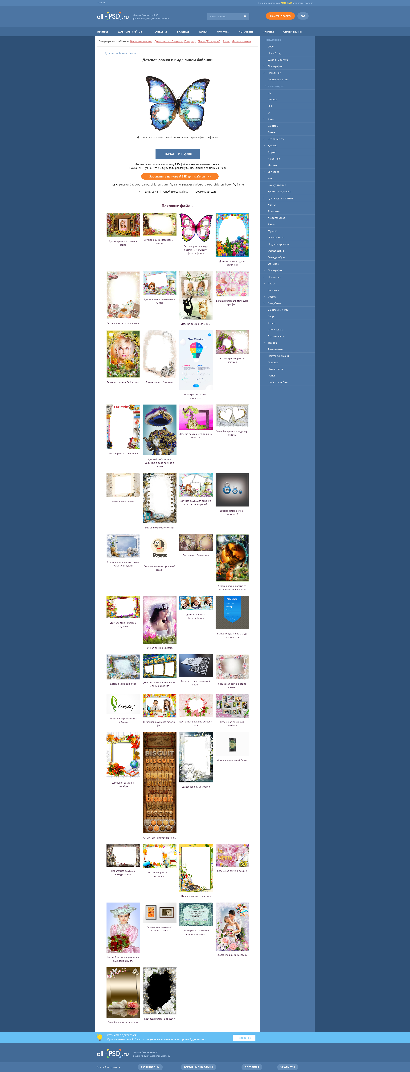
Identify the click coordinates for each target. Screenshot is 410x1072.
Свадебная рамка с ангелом (232, 954)
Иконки (272, 165)
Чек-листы (287, 1067)
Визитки (183, 31)
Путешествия (275, 369)
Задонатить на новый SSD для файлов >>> (180, 176)
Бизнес (272, 132)
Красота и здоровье (279, 191)
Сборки (272, 296)
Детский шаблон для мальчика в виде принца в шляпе (159, 463)
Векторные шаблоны (198, 1067)
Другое (272, 152)
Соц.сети (161, 31)
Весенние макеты (141, 41)
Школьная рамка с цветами (195, 896)
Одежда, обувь (276, 257)
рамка (145, 184)
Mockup (272, 99)
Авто (271, 119)
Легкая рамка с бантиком (159, 382)
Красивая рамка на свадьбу (159, 1018)
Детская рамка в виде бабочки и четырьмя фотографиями (196, 250)
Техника (272, 342)
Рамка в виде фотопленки (159, 527)
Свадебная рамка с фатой (196, 786)
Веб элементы (276, 138)
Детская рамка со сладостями (123, 323)
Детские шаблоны (116, 53)
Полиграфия (275, 66)
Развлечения (275, 349)
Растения (273, 290)
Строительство (276, 336)
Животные (274, 158)
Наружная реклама (279, 244)
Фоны (271, 375)
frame (177, 184)
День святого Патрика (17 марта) (175, 41)
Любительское (276, 217)
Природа (273, 362)
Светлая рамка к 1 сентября (123, 453)
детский (124, 184)
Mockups (223, 31)
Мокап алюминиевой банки (232, 760)
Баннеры (273, 125)
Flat (270, 106)
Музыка (272, 230)
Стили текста (275, 329)
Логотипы (246, 31)
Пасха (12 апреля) (209, 41)
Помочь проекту (280, 16)
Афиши (269, 31)
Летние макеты (241, 41)
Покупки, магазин (278, 355)
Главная (101, 2)
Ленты (272, 204)
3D (269, 92)
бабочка (135, 184)
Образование (276, 250)
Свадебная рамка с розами (232, 870)
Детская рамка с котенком (195, 323)
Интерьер (273, 171)
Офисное (273, 263)
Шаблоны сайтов (130, 31)
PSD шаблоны (150, 1067)
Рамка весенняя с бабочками (123, 382)
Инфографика (276, 237)
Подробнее (244, 1037)
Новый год (274, 53)
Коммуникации (277, 184)
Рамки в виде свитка (123, 501)
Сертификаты (292, 31)
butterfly (167, 184)
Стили (271, 323)
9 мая (226, 41)
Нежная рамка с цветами (159, 647)
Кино (271, 178)
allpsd (185, 191)
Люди (271, 224)
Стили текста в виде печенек (159, 837)
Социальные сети (278, 79)
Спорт (271, 316)
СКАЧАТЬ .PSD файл (178, 154)
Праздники (274, 72)
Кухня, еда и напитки (280, 198)
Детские (272, 145)
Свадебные (274, 303)
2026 (271, 46)
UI (269, 112)
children (156, 184)
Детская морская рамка (123, 683)
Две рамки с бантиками (196, 555)
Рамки (203, 31)
